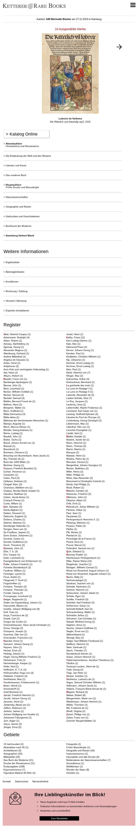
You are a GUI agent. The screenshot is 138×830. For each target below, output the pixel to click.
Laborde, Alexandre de (78, 395)
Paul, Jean (72, 513)
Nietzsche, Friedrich (77, 494)
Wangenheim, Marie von (79, 698)
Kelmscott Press (75, 347)
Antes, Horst (10, 363)
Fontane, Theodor (14, 586)
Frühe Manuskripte (76, 747)
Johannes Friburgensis (16, 717)
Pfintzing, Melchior (76, 522)
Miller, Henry (73, 471)
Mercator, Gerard (75, 462)
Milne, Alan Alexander (78, 478)
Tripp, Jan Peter (75, 672)
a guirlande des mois (78, 385)
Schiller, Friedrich (75, 599)
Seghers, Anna (74, 625)
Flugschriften (11, 583)
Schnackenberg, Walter (79, 612)
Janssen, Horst (12, 701)
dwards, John (12, 548)
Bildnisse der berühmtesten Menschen (24, 420)
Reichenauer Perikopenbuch (81, 557)
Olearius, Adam (74, 500)
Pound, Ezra (73, 542)
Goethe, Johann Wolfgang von (20, 609)
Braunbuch (10, 449)
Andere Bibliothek (13, 356)
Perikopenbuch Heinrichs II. (81, 519)
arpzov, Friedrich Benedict (19, 468)
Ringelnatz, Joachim (77, 564)
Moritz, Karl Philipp (76, 484)
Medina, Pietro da (76, 458)
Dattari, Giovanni (13, 513)
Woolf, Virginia (74, 711)
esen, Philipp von (76, 714)
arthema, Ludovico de (79, 679)
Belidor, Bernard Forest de (18, 401)
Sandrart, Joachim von (78, 583)
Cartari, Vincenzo (13, 471)
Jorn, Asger (10, 720)
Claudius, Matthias (14, 494)
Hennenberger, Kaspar (16, 663)
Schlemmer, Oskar (76, 605)
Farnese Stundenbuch (16, 567)
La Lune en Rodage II (78, 391)
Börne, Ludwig (12, 433)
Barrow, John (11, 385)
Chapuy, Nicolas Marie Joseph (20, 490)
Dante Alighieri (12, 510)
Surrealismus (73, 763)
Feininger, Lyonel (13, 573)
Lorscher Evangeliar (77, 430)
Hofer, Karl (9, 666)
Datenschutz (21, 781)
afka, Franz (73, 337)
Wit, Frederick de (75, 708)
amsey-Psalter (75, 554)
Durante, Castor (12, 538)
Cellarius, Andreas (14, 481)
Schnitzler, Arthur (75, 615)
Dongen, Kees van (14, 529)
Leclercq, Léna (74, 404)
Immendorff (10, 688)
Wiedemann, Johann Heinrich (82, 701)
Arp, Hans (9, 372)
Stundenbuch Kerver (77, 653)
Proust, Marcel (74, 545)
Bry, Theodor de (12, 458)
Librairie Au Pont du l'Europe (81, 417)
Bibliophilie (9, 757)
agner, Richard (75, 692)
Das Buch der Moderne (16, 760)
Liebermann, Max (76, 423)
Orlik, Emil (72, 503)
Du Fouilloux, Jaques (15, 532)
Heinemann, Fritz (13, 660)
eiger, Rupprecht (14, 599)
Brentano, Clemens (14, 452)
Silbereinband (74, 634)
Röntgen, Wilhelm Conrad (80, 567)
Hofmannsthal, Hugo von (17, 672)
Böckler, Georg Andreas (16, 430)
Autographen (10, 753)
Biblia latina (10, 417)
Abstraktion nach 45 (14, 747)
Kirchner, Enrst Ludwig (78, 363)
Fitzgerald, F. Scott (14, 580)
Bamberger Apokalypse (16, 382)
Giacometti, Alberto (14, 605)
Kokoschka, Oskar (76, 379)
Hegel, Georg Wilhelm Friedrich (21, 656)
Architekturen (11, 750)
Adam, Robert (11, 340)
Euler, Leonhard (12, 557)
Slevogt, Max (73, 637)
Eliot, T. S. (9, 551)
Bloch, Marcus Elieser (15, 427)
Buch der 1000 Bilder (15, 462)
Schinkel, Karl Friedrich (79, 602)
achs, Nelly (73, 577)
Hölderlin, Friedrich (14, 676)
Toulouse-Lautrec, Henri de (81, 666)
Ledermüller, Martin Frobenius (82, 407)
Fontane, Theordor (14, 589)
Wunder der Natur (75, 769)
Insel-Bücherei (12, 692)
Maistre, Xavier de (76, 439)
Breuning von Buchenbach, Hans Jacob (25, 455)
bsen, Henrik (11, 685)
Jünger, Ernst (11, 727)
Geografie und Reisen (78, 750)
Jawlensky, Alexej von (15, 704)
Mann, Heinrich (74, 442)
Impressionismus (75, 753)
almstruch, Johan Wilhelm (81, 506)
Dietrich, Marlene (13, 522)
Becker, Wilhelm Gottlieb (17, 391)
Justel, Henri (73, 334)
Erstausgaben (11, 766)
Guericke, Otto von (14, 634)
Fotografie (71, 744)
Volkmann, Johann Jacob (80, 685)
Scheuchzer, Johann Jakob (81, 593)
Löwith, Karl (72, 433)
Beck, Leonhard (12, 388)
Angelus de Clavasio (15, 359)
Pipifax (70, 529)
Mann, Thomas (74, 446)
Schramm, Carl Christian (79, 618)
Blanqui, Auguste (13, 423)
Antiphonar (10, 366)
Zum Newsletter (59, 818)
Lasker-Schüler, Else (77, 398)
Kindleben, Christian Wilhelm (81, 356)
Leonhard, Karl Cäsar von (80, 411)
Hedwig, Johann (12, 653)
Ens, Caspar (10, 554)
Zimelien (70, 772)
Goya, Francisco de (14, 615)
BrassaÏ (8, 446)
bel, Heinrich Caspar (16, 334)
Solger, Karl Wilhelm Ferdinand (83, 641)
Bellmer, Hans (11, 404)
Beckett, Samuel (13, 398)
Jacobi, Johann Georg (16, 698)
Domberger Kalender (15, 526)
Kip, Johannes (74, 359)
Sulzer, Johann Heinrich (79, 656)
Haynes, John (11, 647)
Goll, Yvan (9, 612)
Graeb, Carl (10, 618)
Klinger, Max (73, 375)
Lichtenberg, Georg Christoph (82, 420)
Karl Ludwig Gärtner (77, 340)
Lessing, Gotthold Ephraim (80, 414)
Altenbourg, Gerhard (15, 353)
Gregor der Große (14, 621)
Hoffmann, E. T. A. (13, 669)
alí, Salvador (11, 506)
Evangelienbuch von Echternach (21, 561)
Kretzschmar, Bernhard (79, 382)
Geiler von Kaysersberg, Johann (21, 602)
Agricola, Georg (12, 347)
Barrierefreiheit (40, 781)
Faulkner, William (13, 570)
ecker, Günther (75, 676)
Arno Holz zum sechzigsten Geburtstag (25, 369)
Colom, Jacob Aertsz (15, 497)
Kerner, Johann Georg (78, 350)
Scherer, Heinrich (75, 589)
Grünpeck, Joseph (14, 631)
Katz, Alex (71, 343)
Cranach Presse (12, 500)
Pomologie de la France (79, 538)
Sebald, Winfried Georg (79, 621)
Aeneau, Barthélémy (15, 343)
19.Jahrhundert (12, 744)
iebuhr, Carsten (75, 490)
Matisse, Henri (74, 455)
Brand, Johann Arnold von (18, 442)
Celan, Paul (10, 478)
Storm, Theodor (75, 650)
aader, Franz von (14, 379)
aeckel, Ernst (12, 641)
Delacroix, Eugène (14, 516)
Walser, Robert (74, 695)
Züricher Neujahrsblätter (79, 720)
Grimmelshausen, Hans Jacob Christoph (25, 625)
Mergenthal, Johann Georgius (82, 465)
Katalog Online (22, 134)
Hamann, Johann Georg (17, 644)
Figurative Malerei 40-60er (18, 772)
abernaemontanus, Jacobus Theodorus (88, 660)
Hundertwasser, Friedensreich (20, 682)
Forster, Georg (12, 593)
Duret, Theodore (13, 545)
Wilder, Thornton (75, 704)
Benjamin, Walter (13, 407)
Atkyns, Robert (12, 375)
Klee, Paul (72, 369)
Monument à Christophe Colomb (84, 481)
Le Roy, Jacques (75, 401)
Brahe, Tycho (11, 439)
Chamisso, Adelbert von (16, 487)
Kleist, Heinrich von (76, 372)
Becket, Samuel (12, 395)
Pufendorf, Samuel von (78, 548)
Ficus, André (11, 577)
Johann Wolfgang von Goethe (20, 714)
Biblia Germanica (13, 414)
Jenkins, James (12, 711)
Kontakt (7, 781)
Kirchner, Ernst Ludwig (78, 366)
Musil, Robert (73, 487)
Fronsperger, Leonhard (16, 596)
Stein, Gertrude (74, 647)
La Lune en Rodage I (78, 388)
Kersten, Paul (73, 353)
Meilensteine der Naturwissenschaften (86, 760)
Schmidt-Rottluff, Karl (78, 609)
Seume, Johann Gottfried (80, 628)
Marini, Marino (74, 449)
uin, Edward (73, 551)
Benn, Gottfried (12, 411)
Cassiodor (9, 474)
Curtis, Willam (11, 503)
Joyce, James (11, 724)
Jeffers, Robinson (13, 708)
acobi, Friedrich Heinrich (17, 695)
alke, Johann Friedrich (16, 564)
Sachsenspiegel (75, 580)
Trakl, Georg (73, 669)
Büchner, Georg (12, 465)
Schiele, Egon (74, 596)
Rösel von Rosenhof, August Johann (86, 570)
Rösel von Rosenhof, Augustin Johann (87, 573)
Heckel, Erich (11, 650)
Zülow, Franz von (75, 717)
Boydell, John (11, 436)
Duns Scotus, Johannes (16, 535)
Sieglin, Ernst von (75, 631)
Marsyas (71, 452)
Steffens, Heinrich (76, 644)
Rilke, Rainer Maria (76, 561)
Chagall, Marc (11, 484)
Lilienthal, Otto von (76, 427)
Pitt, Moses (72, 532)
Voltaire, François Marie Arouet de (84, 688)
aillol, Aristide (74, 436)
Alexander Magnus (14, 350)
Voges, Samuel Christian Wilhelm (84, 682)
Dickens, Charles (13, 519)
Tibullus (70, 663)
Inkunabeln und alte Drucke (81, 757)
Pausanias (72, 516)
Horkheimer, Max (13, 679)
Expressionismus (13, 769)
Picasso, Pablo (74, 526)
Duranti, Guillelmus (14, 542)
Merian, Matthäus (76, 468)
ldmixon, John (75, 497)
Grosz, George (12, 628)
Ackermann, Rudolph (15, 337)
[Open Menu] (133, 5)
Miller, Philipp (73, 474)
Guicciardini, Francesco (16, 637)
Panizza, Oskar (74, 510)
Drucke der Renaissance (17, 763)
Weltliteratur (72, 766)
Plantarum (72, 535)
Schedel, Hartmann (77, 586)
